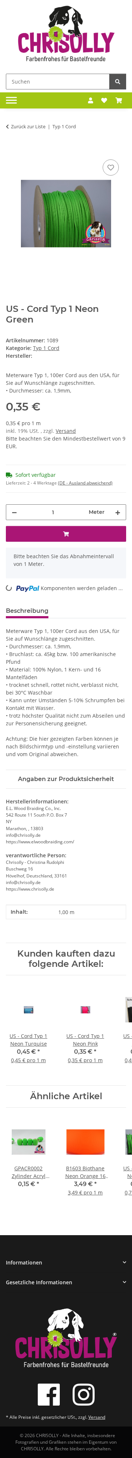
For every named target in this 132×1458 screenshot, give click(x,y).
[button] (90, 100)
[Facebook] (49, 1395)
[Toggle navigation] (11, 100)
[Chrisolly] (66, 35)
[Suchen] (117, 81)
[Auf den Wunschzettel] (111, 167)
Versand (66, 430)
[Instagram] (84, 1395)
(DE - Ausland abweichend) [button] (85, 483)
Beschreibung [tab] (27, 610)
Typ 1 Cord (46, 348)
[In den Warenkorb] (12, 150)
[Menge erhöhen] (118, 512)
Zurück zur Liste (28, 126)
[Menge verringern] (14, 512)
